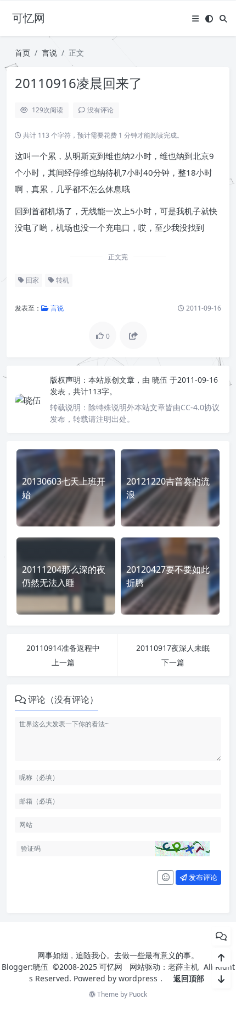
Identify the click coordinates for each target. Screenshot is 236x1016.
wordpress (138, 978)
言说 (49, 52)
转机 (61, 280)
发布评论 (202, 877)
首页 (22, 52)
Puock (138, 994)
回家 (31, 280)
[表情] (165, 877)
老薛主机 (183, 966)
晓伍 (161, 379)
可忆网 (110, 966)
